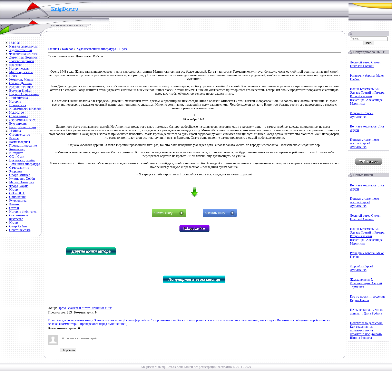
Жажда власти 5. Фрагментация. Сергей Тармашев (366, 283)
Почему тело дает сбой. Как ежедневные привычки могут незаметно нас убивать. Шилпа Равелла (366, 330)
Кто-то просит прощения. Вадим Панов (367, 298)
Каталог (67, 49)
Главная (53, 49)
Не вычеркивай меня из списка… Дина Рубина (366, 311)
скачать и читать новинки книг (90, 308)
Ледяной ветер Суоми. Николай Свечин (365, 64)
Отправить (68, 350)
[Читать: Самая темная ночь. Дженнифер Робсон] (169, 216)
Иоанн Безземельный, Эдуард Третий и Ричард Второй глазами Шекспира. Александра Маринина (367, 96)
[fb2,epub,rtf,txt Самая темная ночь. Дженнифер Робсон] (194, 231)
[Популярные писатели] (368, 163)
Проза (123, 49)
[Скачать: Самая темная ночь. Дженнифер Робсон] (220, 216)
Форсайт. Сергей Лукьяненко (361, 114)
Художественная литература (96, 49)
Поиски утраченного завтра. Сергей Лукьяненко (364, 143)
